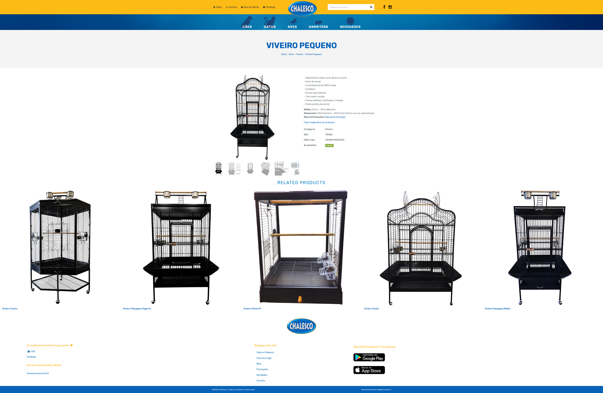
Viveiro (299, 54)
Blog (259, 363)
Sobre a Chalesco (265, 352)
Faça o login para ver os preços (319, 122)
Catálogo (31, 357)
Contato (261, 380)
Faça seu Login (264, 358)
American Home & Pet (38, 373)
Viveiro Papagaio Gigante (137, 308)
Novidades (262, 375)
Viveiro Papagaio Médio (497, 308)
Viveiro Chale (371, 308)
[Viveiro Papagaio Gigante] (181, 247)
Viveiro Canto (9, 308)
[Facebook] (384, 7)
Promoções (262, 369)
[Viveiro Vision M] (301, 247)
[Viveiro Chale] (422, 247)
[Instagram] (390, 7)
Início (283, 54)
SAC (33, 351)
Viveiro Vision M (252, 308)
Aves (291, 54)
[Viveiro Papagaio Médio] (543, 247)
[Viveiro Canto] (60, 247)
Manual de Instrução (335, 117)
